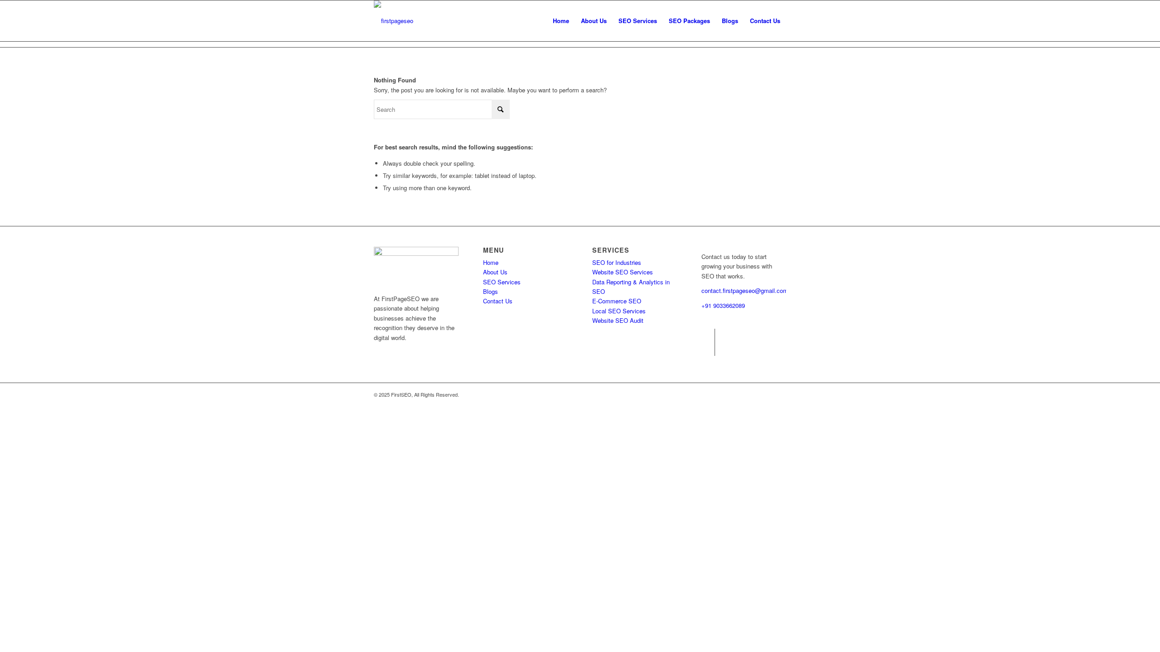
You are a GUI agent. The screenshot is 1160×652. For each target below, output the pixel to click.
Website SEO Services (622, 272)
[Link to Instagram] (708, 349)
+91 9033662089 (723, 305)
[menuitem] (561, 20)
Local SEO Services (619, 311)
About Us (495, 272)
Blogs (490, 291)
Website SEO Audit (617, 320)
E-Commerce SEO (616, 301)
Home (490, 262)
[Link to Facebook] (708, 335)
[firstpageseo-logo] (393, 20)
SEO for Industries (616, 262)
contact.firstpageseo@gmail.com (744, 290)
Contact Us (497, 301)
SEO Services (502, 282)
